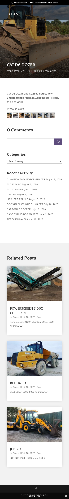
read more (15, 329)
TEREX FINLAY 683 (17, 219)
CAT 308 (11, 194)
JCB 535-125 (14, 189)
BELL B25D (18, 383)
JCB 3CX (16, 449)
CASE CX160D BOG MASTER (23, 214)
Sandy (14, 71)
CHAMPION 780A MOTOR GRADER (26, 179)
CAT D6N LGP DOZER (19, 209)
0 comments (49, 71)
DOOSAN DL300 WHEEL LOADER (25, 204)
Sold (38, 71)
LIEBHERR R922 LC (17, 199)
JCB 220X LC (14, 184)
